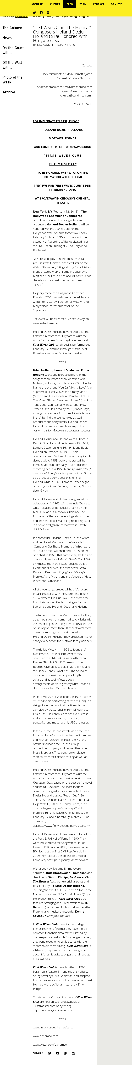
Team (83, 4)
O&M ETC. (117, 4)
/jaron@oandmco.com (76, 91)
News (7, 37)
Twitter (34, 12)
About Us (37, 4)
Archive (9, 92)
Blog (70, 4)
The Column (12, 27)
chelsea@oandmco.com (75, 95)
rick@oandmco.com (49, 87)
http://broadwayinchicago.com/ (52, 1010)
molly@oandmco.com (78, 87)
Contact (98, 4)
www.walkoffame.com (46, 323)
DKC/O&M (44, 45)
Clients (55, 4)
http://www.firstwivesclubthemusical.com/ (64, 826)
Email (73, 1053)
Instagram (48, 12)
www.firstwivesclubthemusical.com (54, 1027)
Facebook (41, 12)
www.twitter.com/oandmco (50, 1044)
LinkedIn (65, 1053)
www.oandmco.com (45, 1036)
